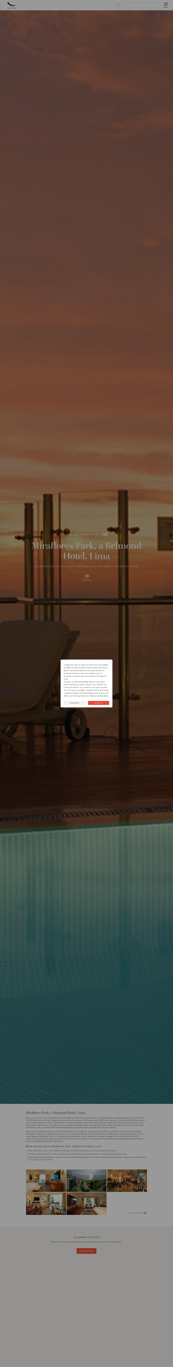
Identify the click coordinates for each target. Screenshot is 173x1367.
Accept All (98, 703)
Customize (74, 703)
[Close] (110, 661)
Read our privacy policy (99, 696)
